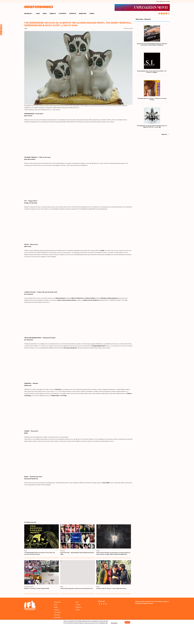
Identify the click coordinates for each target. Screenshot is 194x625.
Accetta (127, 622)
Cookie (77, 609)
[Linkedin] (1, 29)
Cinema (91, 13)
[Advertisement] (152, 150)
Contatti (77, 604)
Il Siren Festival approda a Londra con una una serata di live (76, 588)
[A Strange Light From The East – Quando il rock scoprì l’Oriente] (152, 88)
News (38, 13)
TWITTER (164, 13)
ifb (26, 28)
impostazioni (114, 623)
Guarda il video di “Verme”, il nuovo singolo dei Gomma (111, 588)
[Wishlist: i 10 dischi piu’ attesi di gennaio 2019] (41, 572)
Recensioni (28, 13)
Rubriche (53, 13)
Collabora (78, 607)
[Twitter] (1, 27)
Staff (76, 602)
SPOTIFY (166, 13)
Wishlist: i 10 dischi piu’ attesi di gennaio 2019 (36, 588)
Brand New (82, 13)
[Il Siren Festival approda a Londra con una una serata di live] (77, 572)
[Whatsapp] (1, 32)
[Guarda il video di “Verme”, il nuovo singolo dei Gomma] (113, 572)
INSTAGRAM (162, 13)
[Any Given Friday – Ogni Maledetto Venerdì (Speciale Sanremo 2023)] (77, 536)
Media (45, 13)
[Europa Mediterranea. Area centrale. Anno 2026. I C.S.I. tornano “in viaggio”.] (152, 61)
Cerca (168, 13)
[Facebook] (1, 25)
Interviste (72, 13)
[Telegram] (1, 34)
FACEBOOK (159, 13)
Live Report (62, 13)
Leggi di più (164, 134)
